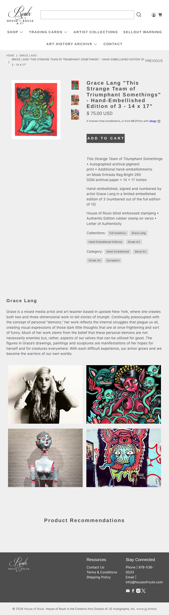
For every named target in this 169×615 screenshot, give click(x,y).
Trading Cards (46, 32)
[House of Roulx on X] (143, 592)
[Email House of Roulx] (128, 592)
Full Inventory (117, 233)
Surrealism (113, 260)
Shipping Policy (99, 577)
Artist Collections (96, 32)
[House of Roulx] (20, 15)
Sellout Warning (142, 32)
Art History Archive (69, 44)
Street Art (134, 241)
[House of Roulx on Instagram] (138, 592)
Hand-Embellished (117, 251)
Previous (154, 61)
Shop (12, 32)
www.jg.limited (146, 608)
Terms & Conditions (102, 572)
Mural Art (140, 251)
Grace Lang (27, 55)
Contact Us (95, 567)
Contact (113, 44)
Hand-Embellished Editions (105, 241)
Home (10, 55)
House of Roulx (34, 608)
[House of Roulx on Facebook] (133, 592)
